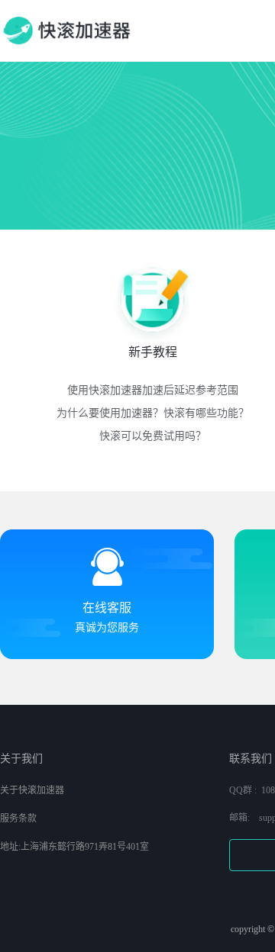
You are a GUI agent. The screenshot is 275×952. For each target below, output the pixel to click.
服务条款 (18, 818)
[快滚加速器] (66, 30)
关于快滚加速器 (32, 790)
